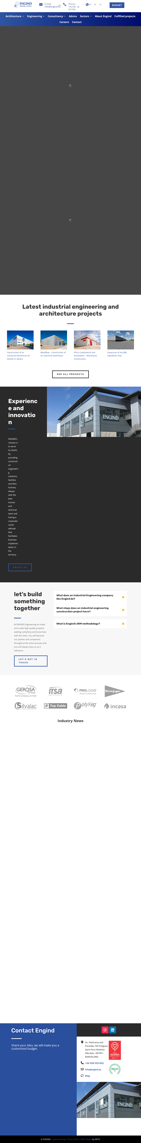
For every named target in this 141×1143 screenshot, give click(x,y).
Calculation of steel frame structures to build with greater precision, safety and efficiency (69, 807)
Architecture (13, 16)
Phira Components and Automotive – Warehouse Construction (85, 355)
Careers (64, 22)
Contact (77, 22)
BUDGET (117, 5)
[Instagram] (105, 1029)
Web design (86, 1139)
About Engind (103, 16)
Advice (73, 16)
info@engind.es (53, 6)
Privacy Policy (73, 1139)
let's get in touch (28, 661)
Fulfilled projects (124, 16)
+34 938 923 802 (72, 8)
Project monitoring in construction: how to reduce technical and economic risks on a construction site (69, 997)
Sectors (84, 16)
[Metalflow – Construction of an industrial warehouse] (53, 340)
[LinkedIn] (112, 1029)
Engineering (34, 16)
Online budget (117, 446)
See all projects (70, 374)
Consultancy (55, 16)
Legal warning (58, 1139)
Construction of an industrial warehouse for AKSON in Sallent (18, 355)
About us (20, 567)
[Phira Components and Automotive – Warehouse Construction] (87, 340)
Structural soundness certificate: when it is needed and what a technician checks (69, 902)
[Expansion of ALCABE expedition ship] (120, 340)
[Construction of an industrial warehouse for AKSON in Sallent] (20, 340)
